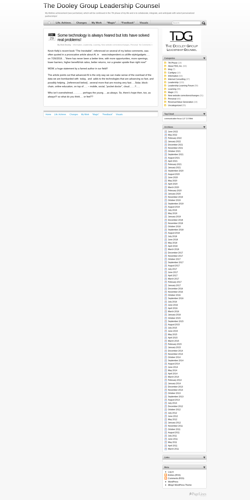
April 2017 (173, 275)
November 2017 (175, 256)
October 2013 (174, 393)
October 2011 (174, 429)
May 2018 (172, 243)
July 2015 (172, 328)
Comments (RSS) (176, 478)
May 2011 (172, 442)
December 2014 (175, 351)
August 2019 (174, 207)
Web (191, 119)
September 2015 (176, 321)
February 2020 (175, 190)
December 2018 (175, 220)
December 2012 (175, 406)
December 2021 (175, 145)
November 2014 (175, 354)
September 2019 (176, 203)
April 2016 (173, 308)
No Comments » (145, 45)
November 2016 (175, 292)
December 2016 (175, 288)
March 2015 (173, 341)
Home (48, 114)
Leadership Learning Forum (181, 85)
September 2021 (176, 154)
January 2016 (174, 315)
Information (77, 45)
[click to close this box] (204, 58)
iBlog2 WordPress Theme (180, 485)
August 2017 (174, 265)
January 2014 (174, 383)
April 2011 (172, 445)
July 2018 (172, 236)
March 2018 (173, 249)
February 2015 (175, 344)
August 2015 (174, 324)
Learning (96, 45)
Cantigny (172, 73)
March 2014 (173, 377)
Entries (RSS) (174, 475)
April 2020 (173, 184)
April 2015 (173, 338)
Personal (134, 45)
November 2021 (175, 148)
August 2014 (174, 364)
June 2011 (173, 439)
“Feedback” (128, 22)
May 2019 (172, 213)
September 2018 (176, 230)
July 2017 (172, 269)
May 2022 (172, 135)
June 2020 (173, 177)
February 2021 (175, 164)
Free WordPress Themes (198, 494)
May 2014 (172, 370)
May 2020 (172, 180)
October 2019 (174, 200)
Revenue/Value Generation (180, 102)
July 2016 (172, 302)
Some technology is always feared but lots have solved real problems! (103, 37)
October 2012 (174, 409)
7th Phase (172, 63)
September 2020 (176, 171)
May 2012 (172, 419)
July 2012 (172, 413)
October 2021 (174, 151)
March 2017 (173, 279)
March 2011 (173, 449)
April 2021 (173, 161)
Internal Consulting (177, 79)
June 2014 (173, 367)
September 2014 (176, 360)
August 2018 (174, 233)
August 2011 (174, 432)
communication (170, 119)
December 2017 (175, 253)
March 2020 (173, 187)
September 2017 (176, 262)
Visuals (144, 22)
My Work (97, 22)
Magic (171, 92)
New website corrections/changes (115, 45)
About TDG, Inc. (175, 66)
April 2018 (173, 246)
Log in (171, 472)
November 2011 (175, 426)
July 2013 (172, 403)
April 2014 (173, 373)
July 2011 (172, 436)
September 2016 (176, 298)
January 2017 (174, 285)
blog (170, 69)
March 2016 (173, 311)
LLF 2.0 (185, 119)
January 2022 (174, 141)
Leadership (87, 45)
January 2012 (174, 422)
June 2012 (173, 416)
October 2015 (174, 318)
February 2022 (175, 138)
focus (179, 119)
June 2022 (173, 131)
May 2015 (172, 334)
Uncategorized (175, 105)
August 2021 (174, 158)
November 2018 (175, 223)
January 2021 (174, 167)
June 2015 (173, 331)
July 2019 (172, 210)
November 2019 (175, 197)
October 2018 (174, 226)
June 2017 (173, 272)
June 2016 (173, 305)
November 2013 (175, 390)
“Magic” (111, 22)
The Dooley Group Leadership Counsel (101, 5)
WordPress (173, 482)
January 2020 (174, 194)
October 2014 (174, 357)
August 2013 (174, 400)
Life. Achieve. (63, 22)
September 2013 (176, 396)
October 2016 (174, 295)
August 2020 (174, 174)
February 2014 (175, 380)
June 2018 (173, 239)
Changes (81, 22)
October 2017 (174, 259)
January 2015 (174, 347)
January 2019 (174, 216)
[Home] (49, 23)
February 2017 (175, 282)
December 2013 (175, 387)
